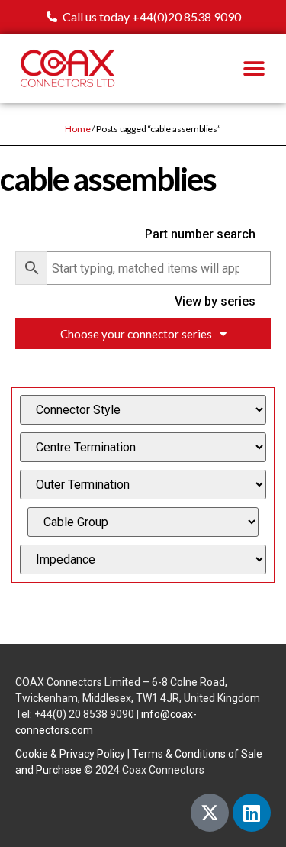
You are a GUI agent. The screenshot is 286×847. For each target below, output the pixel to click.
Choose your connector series (136, 334)
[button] (253, 68)
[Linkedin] (252, 813)
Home (77, 128)
